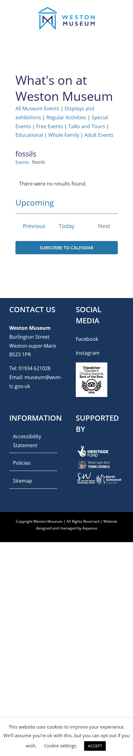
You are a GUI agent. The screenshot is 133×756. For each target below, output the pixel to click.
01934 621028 (34, 368)
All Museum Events (37, 108)
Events (22, 162)
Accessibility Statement (27, 441)
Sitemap (22, 480)
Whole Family (63, 135)
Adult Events (99, 135)
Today (67, 226)
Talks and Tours (86, 126)
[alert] (66, 184)
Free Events (49, 126)
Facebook (87, 339)
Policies (22, 463)
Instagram (88, 352)
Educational (29, 135)
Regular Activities (66, 117)
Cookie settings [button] (60, 745)
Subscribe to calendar (66, 247)
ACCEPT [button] (95, 746)
